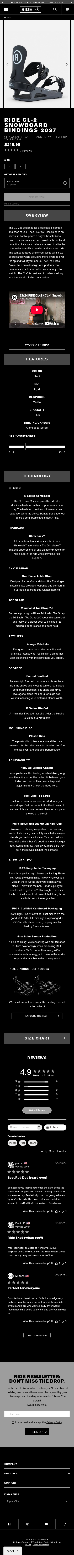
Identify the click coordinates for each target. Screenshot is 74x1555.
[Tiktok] (65, 1524)
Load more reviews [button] (37, 1335)
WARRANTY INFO (37, 344)
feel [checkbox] (23, 1143)
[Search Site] (55, 9)
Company (10, 1464)
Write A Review (37, 1110)
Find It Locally (11, 203)
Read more (55, 1203)
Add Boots (13, 182)
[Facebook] (9, 1524)
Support (10, 1482)
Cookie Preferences (41, 1544)
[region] (36, 1082)
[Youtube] (46, 1524)
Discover (10, 1473)
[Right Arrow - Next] (71, 1)
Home (7, 17)
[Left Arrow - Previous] (2, 1)
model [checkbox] (12, 1143)
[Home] (30, 9)
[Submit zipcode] (66, 1501)
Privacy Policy (54, 1422)
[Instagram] (28, 1524)
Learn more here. (37, 1404)
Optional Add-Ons (15, 174)
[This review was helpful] (56, 1211)
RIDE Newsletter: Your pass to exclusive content (37, 2)
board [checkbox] (33, 1143)
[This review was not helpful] (63, 1211)
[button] (6, 9)
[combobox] (53, 1151)
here (54, 785)
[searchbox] (22, 1127)
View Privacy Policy (41, 1542)
